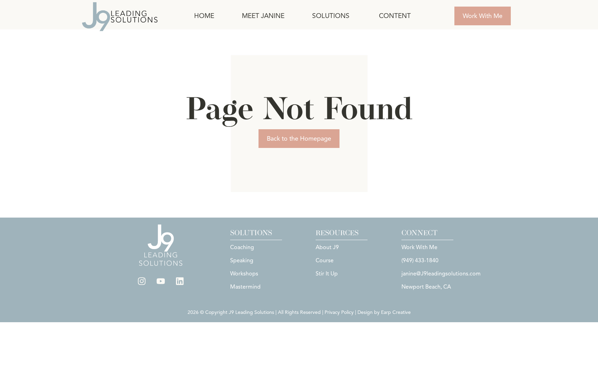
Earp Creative (396, 312)
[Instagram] (142, 281)
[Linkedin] (180, 281)
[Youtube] (161, 281)
